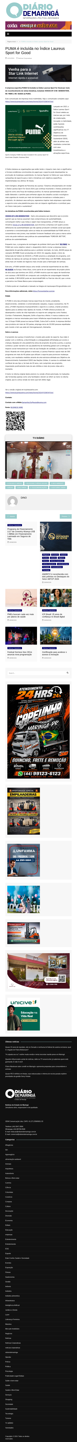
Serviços (8, 1395)
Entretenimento (10, 1239)
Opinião (8, 1357)
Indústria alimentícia (12, 1296)
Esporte (8, 1253)
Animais (8, 1164)
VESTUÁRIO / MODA (58, 487)
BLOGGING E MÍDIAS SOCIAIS (37, 483)
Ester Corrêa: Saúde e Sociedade (17, 1258)
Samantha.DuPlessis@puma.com (34, 402)
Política (8, 1366)
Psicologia (9, 1371)
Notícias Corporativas (25, 58)
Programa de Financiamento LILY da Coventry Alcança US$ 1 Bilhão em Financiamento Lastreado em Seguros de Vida (21, 534)
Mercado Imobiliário (12, 1329)
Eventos (45, 558)
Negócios (61, 558)
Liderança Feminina (12, 1319)
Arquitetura (9, 1169)
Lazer (7, 1315)
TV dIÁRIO (9, 1423)
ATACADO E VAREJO (15, 483)
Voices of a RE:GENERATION (23, 225)
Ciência (8, 1187)
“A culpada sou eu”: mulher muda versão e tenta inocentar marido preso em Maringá (35, 1054)
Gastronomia (9, 1277)
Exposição (9, 1267)
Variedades (9, 1428)
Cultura (8, 1206)
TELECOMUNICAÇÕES (39, 487)
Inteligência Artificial (12, 1305)
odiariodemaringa (63, 564)
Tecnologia (46, 570)
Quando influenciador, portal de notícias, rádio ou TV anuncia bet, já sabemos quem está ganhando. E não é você (36, 1060)
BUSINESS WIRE (17, 407)
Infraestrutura (10, 1300)
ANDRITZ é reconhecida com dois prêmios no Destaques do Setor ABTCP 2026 (55, 576)
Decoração (9, 1211)
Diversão (8, 1216)
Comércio (8, 1197)
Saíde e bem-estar (11, 1381)
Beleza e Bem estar (12, 1178)
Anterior (12, 516)
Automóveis (9, 1173)
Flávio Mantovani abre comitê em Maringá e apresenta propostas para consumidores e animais (36, 1068)
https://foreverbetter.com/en (44, 291)
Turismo (8, 1418)
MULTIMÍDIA (22, 487)
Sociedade (46, 567)
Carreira (8, 1183)
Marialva (8, 1324)
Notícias (45, 561)
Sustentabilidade (57, 567)
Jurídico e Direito (11, 1310)
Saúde (7, 1385)
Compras (8, 1201)
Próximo (64, 516)
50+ (6, 1150)
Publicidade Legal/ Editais (14, 1376)
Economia (55, 554)
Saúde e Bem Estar (12, 1390)
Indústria (53, 558)
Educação (9, 1230)
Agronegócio (9, 1154)
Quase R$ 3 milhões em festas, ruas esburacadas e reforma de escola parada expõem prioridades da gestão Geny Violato (36, 1075)
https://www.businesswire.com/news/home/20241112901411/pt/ (29, 101)
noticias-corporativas (49, 564)
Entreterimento (10, 1244)
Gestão (7, 1282)
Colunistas (9, 1192)
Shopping (8, 1399)
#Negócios (46, 554)
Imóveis (8, 1286)
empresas (64, 554)
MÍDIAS (10, 487)
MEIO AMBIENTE (57, 483)
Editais (7, 1225)
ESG (7, 1249)
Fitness (8, 1272)
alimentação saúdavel (13, 1159)
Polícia (7, 1362)
